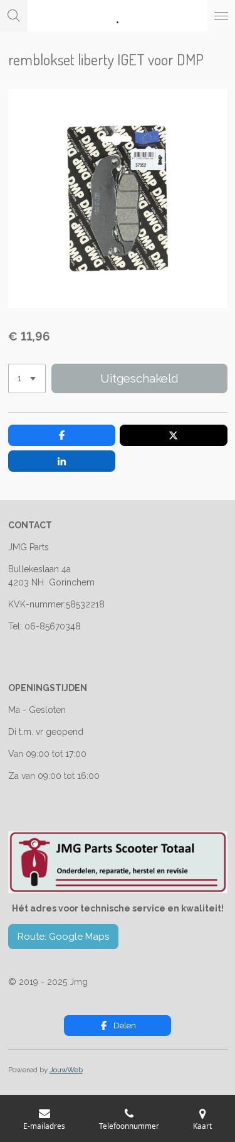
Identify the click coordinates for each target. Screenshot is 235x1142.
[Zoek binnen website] (14, 15)
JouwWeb (66, 1069)
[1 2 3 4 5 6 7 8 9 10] (27, 378)
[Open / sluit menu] (221, 15)
